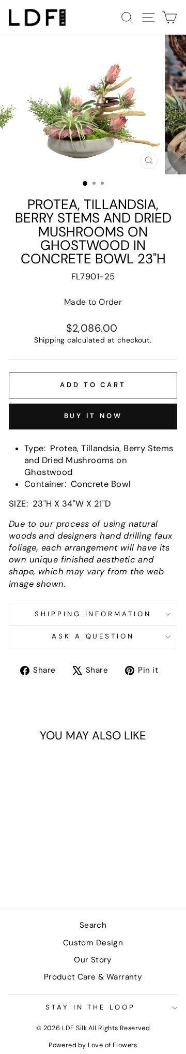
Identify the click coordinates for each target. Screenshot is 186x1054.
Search (93, 925)
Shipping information (93, 614)
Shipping (49, 340)
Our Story (93, 960)
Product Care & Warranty (93, 977)
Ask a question (93, 636)
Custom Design (93, 943)
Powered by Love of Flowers (93, 1045)
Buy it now (93, 415)
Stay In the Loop (90, 1007)
